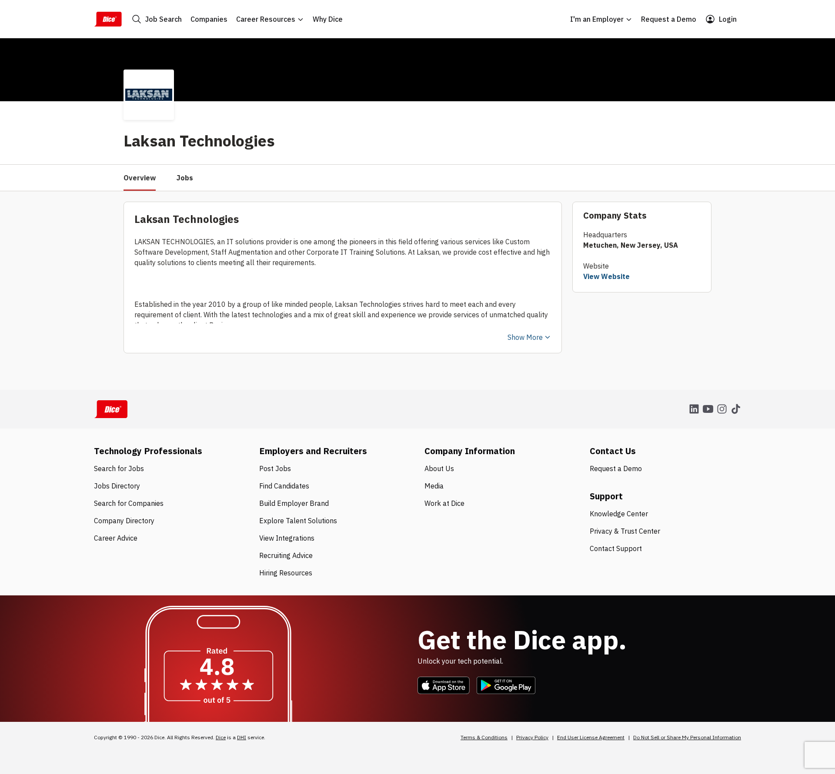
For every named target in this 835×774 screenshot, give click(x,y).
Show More (525, 337)
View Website (606, 276)
